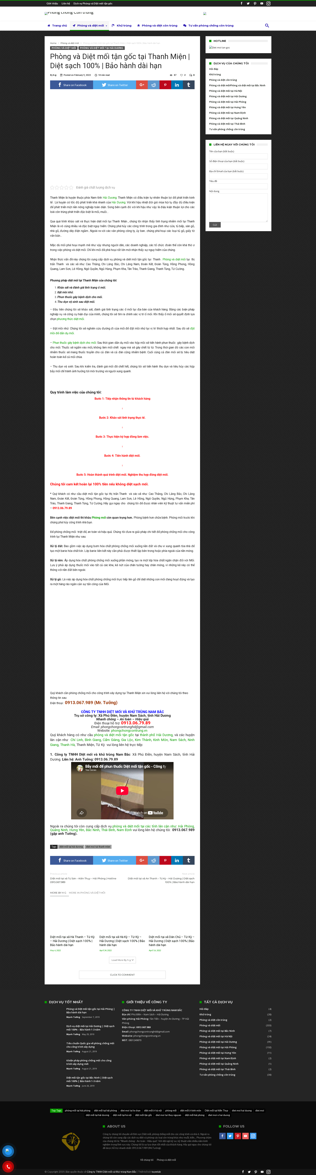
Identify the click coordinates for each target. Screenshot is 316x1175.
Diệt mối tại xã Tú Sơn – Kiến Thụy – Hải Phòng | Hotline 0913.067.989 (83, 878)
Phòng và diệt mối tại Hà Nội (225, 90)
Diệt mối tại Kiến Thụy (216, 1110)
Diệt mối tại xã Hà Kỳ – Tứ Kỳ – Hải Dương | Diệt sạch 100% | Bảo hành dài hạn (122, 941)
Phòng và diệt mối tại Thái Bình (227, 123)
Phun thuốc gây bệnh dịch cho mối (74, 342)
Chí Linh (77, 740)
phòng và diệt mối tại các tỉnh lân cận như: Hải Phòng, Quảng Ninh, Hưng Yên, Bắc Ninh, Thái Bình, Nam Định (122, 828)
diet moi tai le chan (130, 1110)
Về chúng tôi (146, 1159)
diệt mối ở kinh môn (190, 1110)
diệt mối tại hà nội (122, 1115)
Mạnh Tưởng (73, 1017)
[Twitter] (248, 4)
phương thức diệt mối (70, 319)
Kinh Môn (160, 740)
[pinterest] (165, 84)
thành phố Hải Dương (156, 735)
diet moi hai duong (242, 1110)
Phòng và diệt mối (70, 43)
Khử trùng (215, 74)
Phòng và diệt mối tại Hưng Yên (227, 107)
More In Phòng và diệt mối (87, 892)
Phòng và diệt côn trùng (223, 80)
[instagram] (268, 4)
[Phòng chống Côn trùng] (69, 12)
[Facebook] (241, 4)
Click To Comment (122, 974)
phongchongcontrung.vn (129, 731)
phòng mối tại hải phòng (77, 1110)
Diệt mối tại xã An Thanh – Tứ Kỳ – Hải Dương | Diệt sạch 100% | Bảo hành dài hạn (161, 878)
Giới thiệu (52, 3)
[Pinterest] (255, 4)
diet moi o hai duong (219, 1115)
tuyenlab (156, 1171)
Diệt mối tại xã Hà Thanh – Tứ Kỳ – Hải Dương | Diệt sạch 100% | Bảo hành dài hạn (72, 941)
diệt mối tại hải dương (71, 846)
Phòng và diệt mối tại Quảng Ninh (228, 118)
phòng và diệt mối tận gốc (114, 735)
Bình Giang (93, 740)
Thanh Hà (67, 745)
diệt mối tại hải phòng (105, 1110)
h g (54, 75)
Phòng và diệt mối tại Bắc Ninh (247, 85)
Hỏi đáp (213, 69)
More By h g (58, 892)
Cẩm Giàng (111, 740)
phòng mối (170, 1110)
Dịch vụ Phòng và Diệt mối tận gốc (93, 3)
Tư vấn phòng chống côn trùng (227, 129)
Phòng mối (99, 517)
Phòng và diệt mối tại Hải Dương (101, 48)
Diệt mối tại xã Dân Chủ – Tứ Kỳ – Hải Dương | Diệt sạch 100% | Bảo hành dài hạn (172, 941)
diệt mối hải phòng (194, 1115)
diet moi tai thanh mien (98, 846)
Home (53, 43)
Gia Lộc (127, 740)
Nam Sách (178, 740)
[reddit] (153, 84)
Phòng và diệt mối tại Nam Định (227, 112)
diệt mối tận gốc (143, 1115)
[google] (142, 84)
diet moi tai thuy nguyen (168, 1115)
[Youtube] (262, 4)
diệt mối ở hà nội (153, 1110)
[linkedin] (177, 84)
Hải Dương (110, 197)
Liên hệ (66, 3)
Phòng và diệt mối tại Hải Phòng (227, 101)
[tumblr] (189, 84)
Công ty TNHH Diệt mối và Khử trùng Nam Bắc (111, 1171)
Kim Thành (143, 740)
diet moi (259, 1110)
